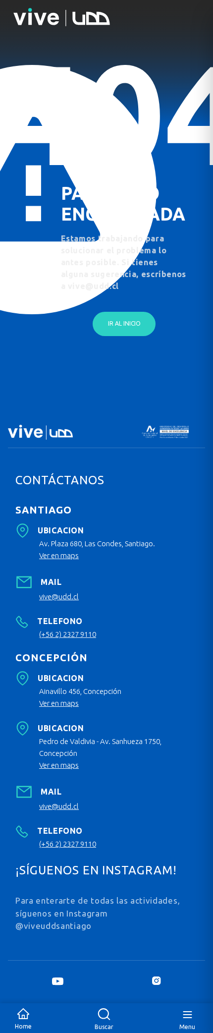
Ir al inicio (124, 323)
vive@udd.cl (59, 596)
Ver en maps (59, 555)
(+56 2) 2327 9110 (67, 634)
